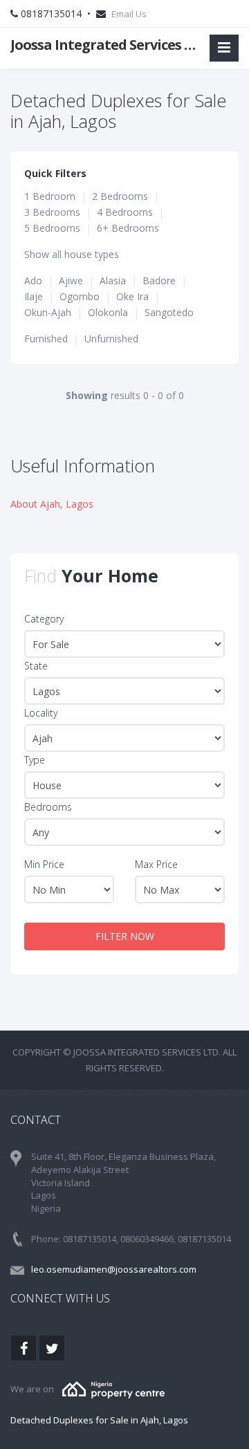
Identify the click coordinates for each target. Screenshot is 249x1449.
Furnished (46, 338)
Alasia (113, 280)
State (36, 665)
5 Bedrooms (52, 227)
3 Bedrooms (52, 212)
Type (34, 759)
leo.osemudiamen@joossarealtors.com (113, 1269)
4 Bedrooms (125, 212)
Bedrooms (48, 806)
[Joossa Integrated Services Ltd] (113, 1389)
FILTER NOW (124, 936)
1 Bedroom (49, 196)
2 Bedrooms (120, 196)
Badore (159, 280)
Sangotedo (169, 312)
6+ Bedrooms (128, 227)
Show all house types (71, 254)
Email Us (129, 14)
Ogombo (79, 296)
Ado (33, 280)
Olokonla (108, 312)
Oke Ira (132, 296)
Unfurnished (111, 338)
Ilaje (33, 296)
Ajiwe (71, 280)
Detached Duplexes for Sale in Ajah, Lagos (99, 1420)
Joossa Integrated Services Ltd (105, 44)
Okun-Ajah (47, 312)
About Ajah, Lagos (51, 503)
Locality (40, 712)
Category (44, 618)
